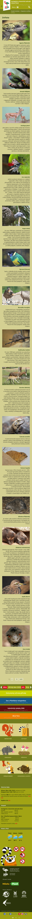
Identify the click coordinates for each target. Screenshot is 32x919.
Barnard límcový (25, 269)
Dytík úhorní (26, 597)
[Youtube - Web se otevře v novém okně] (19, 914)
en (16, 918)
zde (9, 800)
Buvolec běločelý (24, 387)
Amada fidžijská (25, 91)
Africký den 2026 (14, 687)
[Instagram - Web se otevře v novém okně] (22, 914)
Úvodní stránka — (16, 11)
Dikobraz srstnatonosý (23, 547)
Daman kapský (25, 468)
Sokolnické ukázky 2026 (16, 708)
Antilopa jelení (25, 125)
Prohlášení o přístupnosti (24, 911)
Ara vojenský (26, 177)
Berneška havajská (24, 307)
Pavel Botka (9, 911)
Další (21, 679)
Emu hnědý (26, 649)
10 (16, 679)
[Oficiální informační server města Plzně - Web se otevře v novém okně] (11, 884)
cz (13, 918)
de (19, 918)
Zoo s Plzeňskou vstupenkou (16, 701)
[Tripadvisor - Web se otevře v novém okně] (25, 914)
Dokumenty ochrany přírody (16, 693)
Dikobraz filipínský (24, 516)
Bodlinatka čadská (24, 350)
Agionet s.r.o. (15, 911)
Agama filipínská (24, 43)
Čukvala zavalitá (25, 437)
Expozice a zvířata (26, 11)
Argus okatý (26, 228)
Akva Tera (16, 716)
